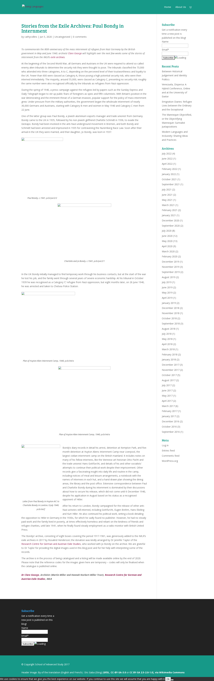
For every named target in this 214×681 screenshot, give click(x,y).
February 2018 (169, 354)
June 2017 (167, 390)
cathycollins (31, 36)
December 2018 (170, 308)
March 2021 (168, 205)
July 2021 (167, 189)
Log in (165, 445)
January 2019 (169, 303)
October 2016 (169, 426)
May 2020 (167, 241)
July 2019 (167, 282)
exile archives (58, 57)
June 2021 (167, 194)
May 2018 (167, 338)
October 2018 (169, 318)
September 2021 (171, 184)
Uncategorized (62, 36)
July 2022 (167, 153)
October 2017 (169, 375)
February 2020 (169, 256)
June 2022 (167, 158)
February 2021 (169, 210)
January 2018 (169, 359)
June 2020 (167, 235)
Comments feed (170, 455)
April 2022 (167, 163)
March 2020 (168, 251)
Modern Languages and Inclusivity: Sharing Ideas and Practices (175, 135)
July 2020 (167, 230)
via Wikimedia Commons (170, 672)
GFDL (106, 672)
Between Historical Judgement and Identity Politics (174, 75)
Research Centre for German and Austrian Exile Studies (51, 543)
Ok (168, 678)
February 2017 (169, 411)
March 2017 (168, 406)
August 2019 (168, 277)
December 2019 (170, 261)
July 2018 (167, 333)
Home (167, 7)
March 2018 (168, 349)
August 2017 (168, 380)
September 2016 (171, 431)
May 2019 (167, 292)
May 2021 (167, 199)
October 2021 (169, 179)
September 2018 (171, 323)
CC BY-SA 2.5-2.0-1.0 (141, 672)
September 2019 (171, 272)
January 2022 (169, 174)
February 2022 (169, 169)
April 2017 (167, 400)
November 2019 (170, 266)
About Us (180, 7)
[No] (172, 679)
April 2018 (167, 344)
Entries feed (168, 450)
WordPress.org (170, 460)
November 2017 (170, 369)
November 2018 (170, 313)
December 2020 (170, 220)
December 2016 (170, 421)
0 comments (80, 36)
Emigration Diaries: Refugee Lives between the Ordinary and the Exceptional (177, 105)
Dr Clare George (30, 574)
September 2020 (171, 225)
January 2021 (169, 215)
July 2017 (167, 385)
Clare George (75, 53)
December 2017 (170, 364)
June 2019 (167, 287)
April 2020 (167, 246)
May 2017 (167, 395)
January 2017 (169, 416)
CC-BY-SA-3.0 (118, 672)
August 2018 (168, 328)
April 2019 (167, 297)
